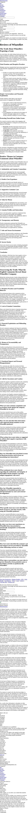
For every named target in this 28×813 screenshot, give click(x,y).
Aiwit (17, 580)
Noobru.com (11, 582)
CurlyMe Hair (3, 582)
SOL (22, 579)
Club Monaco (7, 580)
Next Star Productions (5, 579)
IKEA (13, 580)
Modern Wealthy (16, 579)
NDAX (22, 580)
